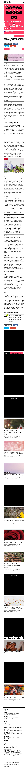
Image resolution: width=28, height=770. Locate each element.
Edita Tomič (18, 750)
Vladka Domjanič (12, 758)
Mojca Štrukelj (7, 754)
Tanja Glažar (18, 752)
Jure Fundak (18, 755)
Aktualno (6, 712)
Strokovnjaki (7, 749)
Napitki (12, 743)
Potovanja (10, 737)
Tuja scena (12, 727)
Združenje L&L (18, 751)
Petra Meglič (6, 758)
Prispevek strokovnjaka (19, 36)
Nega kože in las (7, 723)
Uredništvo (11, 762)
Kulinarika (14, 737)
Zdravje (6, 716)
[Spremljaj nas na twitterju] (23, 714)
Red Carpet (17, 727)
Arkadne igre (13, 747)
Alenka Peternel (13, 750)
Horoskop (6, 5)
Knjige (15, 730)
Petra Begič (20, 753)
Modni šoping (7, 724)
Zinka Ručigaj (12, 751)
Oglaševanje (17, 762)
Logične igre (6, 746)
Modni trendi (13, 723)
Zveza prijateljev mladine (16, 756)
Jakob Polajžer (7, 751)
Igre (5, 745)
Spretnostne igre (7, 747)
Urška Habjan (17, 754)
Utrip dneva (6, 713)
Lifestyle (6, 736)
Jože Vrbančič (6, 750)
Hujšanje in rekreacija (15, 717)
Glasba (20, 727)
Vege (5, 741)
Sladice (9, 743)
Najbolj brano (7, 353)
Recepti (6, 740)
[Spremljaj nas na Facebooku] (22, 714)
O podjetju (6, 762)
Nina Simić (18, 758)
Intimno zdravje (16, 733)
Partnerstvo (10, 733)
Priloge (15, 741)
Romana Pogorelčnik (13, 315)
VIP (5, 726)
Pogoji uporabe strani (8, 764)
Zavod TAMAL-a (7, 752)
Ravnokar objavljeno (15, 353)
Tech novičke (6, 738)
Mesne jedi (9, 741)
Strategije (16, 746)
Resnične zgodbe (12, 714)
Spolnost (6, 733)
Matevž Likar (13, 755)
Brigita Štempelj (7, 755)
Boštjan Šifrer (13, 752)
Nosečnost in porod (8, 718)
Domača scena (7, 727)
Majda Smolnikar (7, 756)
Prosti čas (6, 729)
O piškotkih (6, 766)
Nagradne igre (19, 730)
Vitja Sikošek (6, 753)
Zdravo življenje (7, 717)
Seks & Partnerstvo (9, 732)
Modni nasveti (19, 723)
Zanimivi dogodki (7, 730)
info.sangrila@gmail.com (12, 312)
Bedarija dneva (16, 713)
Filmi (12, 730)
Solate (12, 741)
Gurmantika (19, 737)
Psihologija (14, 718)
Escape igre (11, 746)
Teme (21, 353)
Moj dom (6, 737)
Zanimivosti (6, 714)
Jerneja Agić (12, 754)
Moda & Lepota (8, 721)
